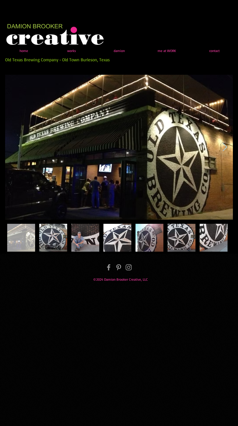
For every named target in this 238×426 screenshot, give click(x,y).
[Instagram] (129, 267)
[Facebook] (109, 267)
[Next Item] (225, 147)
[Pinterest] (119, 267)
